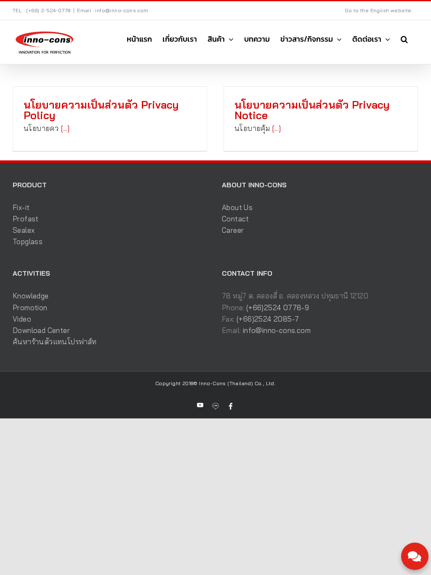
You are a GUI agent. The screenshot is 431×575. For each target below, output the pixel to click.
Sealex (24, 230)
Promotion (30, 307)
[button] (404, 39)
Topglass (28, 241)
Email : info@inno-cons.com (112, 10)
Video (22, 318)
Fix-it (21, 207)
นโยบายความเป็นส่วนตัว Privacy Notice (311, 110)
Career (233, 230)
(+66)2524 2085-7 (268, 318)
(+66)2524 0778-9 (277, 307)
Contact (235, 218)
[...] (65, 128)
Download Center (41, 330)
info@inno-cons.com (277, 330)
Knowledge (31, 295)
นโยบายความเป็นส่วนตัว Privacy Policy (101, 110)
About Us (237, 207)
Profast (26, 218)
